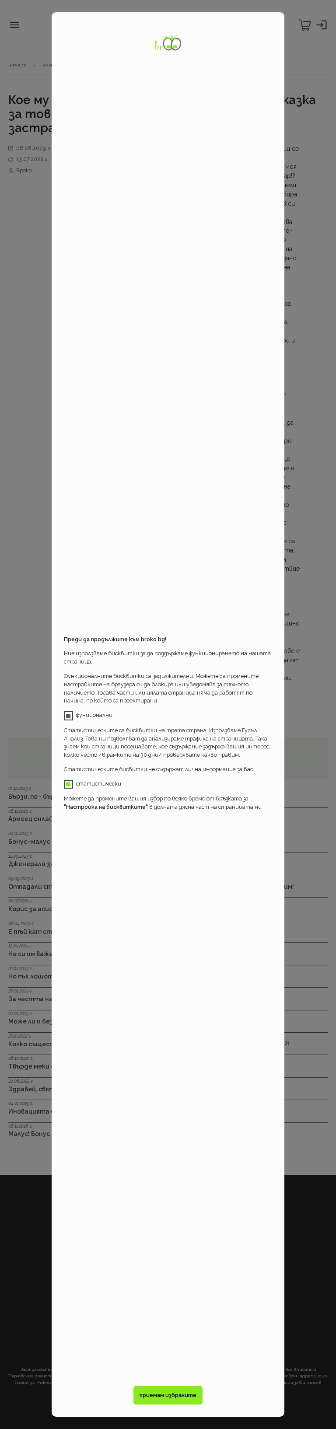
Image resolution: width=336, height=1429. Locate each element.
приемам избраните (168, 1395)
